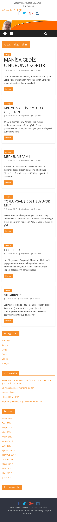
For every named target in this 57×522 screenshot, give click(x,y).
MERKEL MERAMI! (17, 156)
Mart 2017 (7, 473)
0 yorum (37, 70)
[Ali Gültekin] (28, 25)
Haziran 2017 (8, 459)
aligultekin (25, 70)
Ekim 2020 (7, 423)
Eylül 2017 (6, 445)
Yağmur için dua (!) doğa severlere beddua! (22, 401)
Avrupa (8, 103)
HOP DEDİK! (12, 250)
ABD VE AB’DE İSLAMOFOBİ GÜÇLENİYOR (24, 110)
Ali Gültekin (13, 294)
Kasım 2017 (7, 441)
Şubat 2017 (7, 477)
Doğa (7, 54)
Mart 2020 (7, 432)
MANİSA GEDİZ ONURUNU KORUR (24, 62)
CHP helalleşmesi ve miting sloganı (18, 387)
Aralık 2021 (7, 418)
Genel (7, 290)
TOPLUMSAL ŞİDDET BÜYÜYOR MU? (27, 203)
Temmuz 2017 (8, 454)
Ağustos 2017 (8, 450)
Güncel (8, 245)
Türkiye (8, 197)
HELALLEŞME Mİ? (10, 397)
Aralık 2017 (7, 436)
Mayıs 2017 (7, 463)
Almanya (9, 152)
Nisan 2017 (7, 468)
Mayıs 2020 (7, 427)
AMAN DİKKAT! (9, 392)
